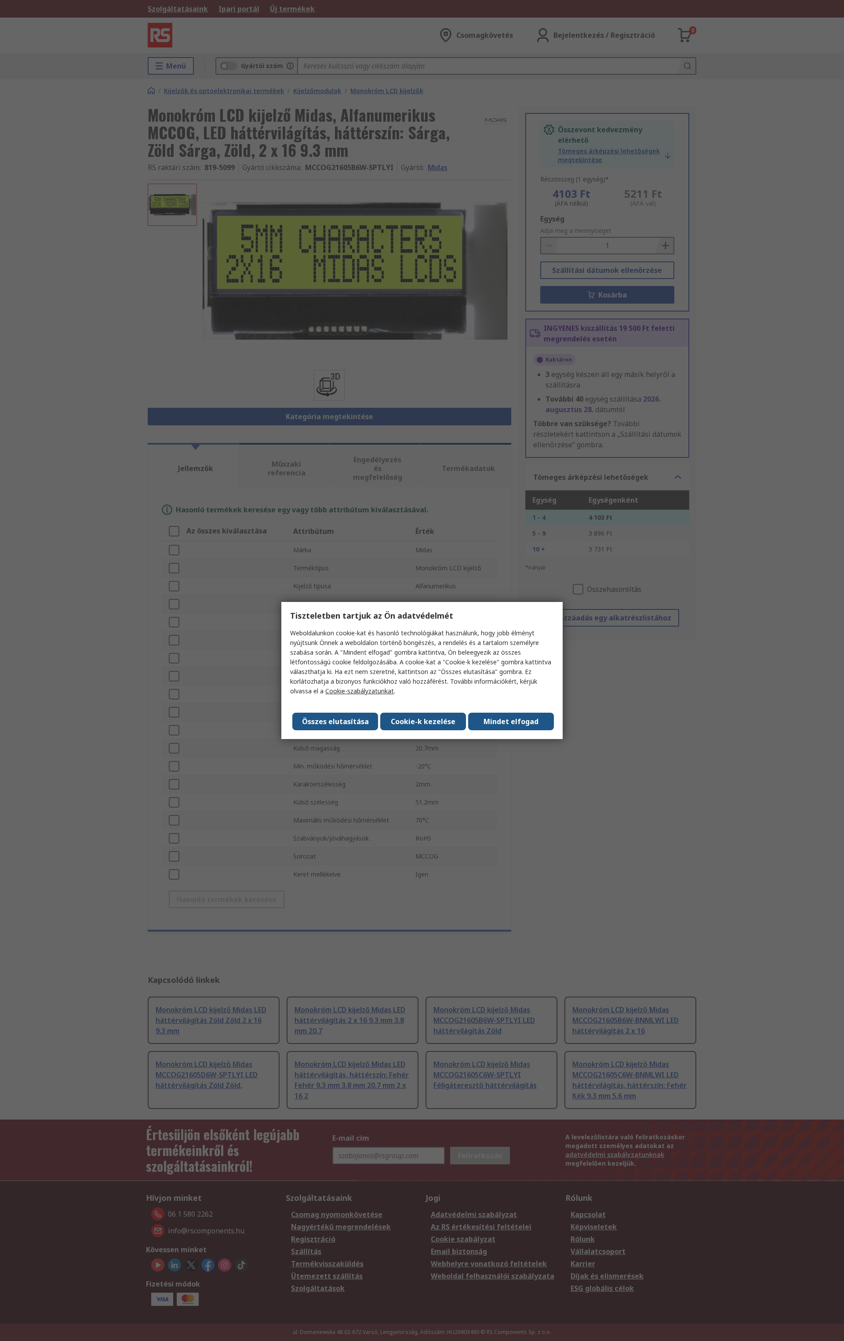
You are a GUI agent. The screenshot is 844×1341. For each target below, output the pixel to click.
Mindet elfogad (511, 721)
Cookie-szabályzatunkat (359, 691)
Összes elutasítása (335, 721)
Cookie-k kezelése (423, 721)
